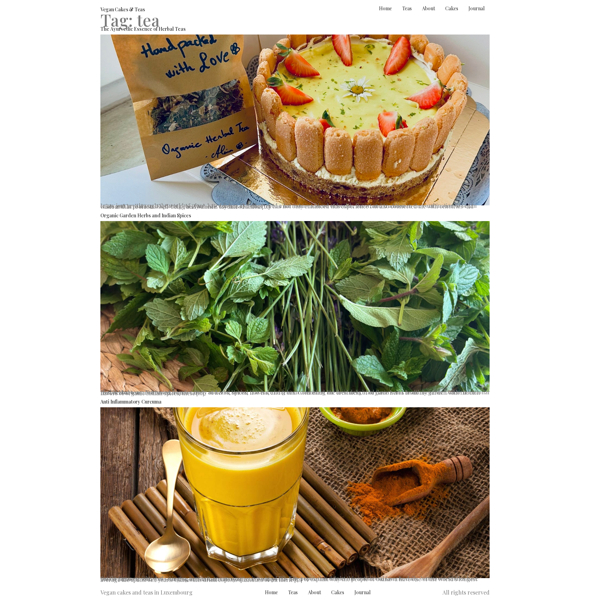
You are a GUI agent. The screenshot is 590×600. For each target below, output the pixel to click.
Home (385, 8)
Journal (476, 8)
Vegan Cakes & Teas (122, 9)
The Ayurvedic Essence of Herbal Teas (143, 29)
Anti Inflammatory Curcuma (130, 401)
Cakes (451, 8)
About (428, 8)
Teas (407, 8)
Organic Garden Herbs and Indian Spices (145, 215)
